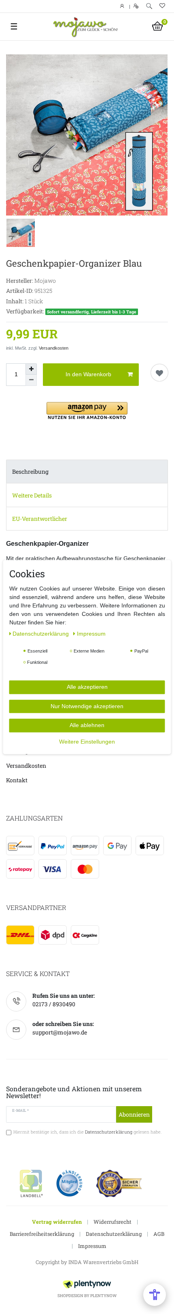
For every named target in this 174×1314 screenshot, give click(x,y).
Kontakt (17, 780)
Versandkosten (53, 348)
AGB (158, 1233)
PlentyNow (103, 1295)
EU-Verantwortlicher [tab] (39, 518)
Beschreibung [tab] (30, 471)
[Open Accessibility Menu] (154, 1294)
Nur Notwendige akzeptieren (87, 706)
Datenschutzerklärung (114, 1233)
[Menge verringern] (31, 380)
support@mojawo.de (59, 1032)
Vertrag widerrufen (57, 1221)
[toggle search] (149, 6)
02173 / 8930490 (53, 1004)
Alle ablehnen (87, 725)
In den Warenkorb (88, 374)
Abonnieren (134, 1114)
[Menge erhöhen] (31, 369)
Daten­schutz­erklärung (41, 633)
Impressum (92, 1246)
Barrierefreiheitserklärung (42, 1233)
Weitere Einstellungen (87, 741)
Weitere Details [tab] (32, 495)
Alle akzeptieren (87, 687)
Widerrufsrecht (112, 1221)
